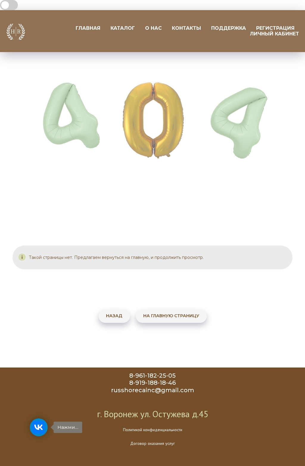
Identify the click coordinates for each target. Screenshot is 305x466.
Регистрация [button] (275, 28)
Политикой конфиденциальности (152, 429)
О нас (153, 28)
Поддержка (228, 28)
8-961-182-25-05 (152, 375)
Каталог (123, 28)
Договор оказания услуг (152, 443)
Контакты (186, 28)
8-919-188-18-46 (152, 382)
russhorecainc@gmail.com (152, 390)
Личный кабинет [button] (274, 34)
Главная (88, 28)
